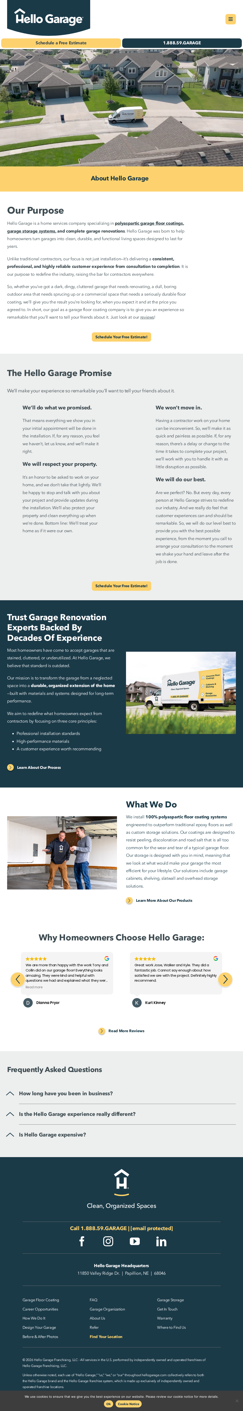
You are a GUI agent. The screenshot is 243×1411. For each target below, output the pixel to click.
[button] (225, 979)
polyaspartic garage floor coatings (149, 223)
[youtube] (135, 1241)
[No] (237, 1400)
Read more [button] (34, 987)
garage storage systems (31, 231)
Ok (108, 1404)
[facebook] (82, 1241)
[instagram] (108, 1241)
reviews (147, 317)
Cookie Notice (128, 1404)
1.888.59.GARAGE (104, 1228)
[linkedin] (161, 1241)
